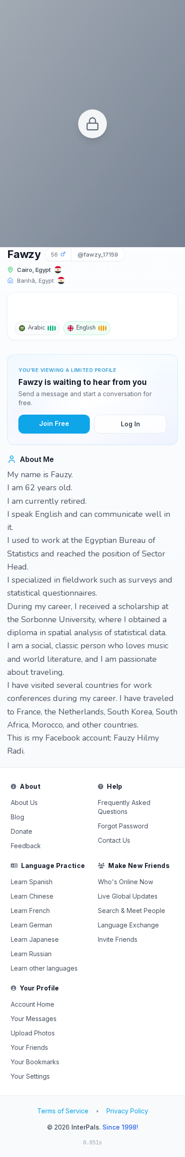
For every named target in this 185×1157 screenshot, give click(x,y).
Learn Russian (31, 954)
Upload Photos (33, 1033)
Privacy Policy (127, 1111)
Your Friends (29, 1047)
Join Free (54, 423)
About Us (24, 802)
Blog (17, 817)
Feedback (26, 846)
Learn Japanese (35, 939)
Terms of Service (62, 1111)
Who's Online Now (125, 882)
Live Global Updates (128, 896)
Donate (21, 831)
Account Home (32, 1004)
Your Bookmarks (35, 1062)
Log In (130, 424)
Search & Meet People (131, 910)
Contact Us (114, 840)
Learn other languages (44, 968)
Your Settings (30, 1076)
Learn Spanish (32, 882)
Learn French (30, 910)
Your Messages (34, 1018)
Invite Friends (117, 939)
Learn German (31, 925)
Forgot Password (123, 826)
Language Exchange (128, 925)
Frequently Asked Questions (124, 807)
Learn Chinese (32, 896)
